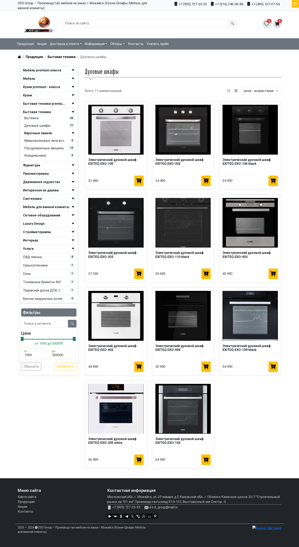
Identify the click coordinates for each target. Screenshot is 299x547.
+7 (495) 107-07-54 (265, 4)
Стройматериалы (37, 232)
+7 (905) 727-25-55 (192, 4)
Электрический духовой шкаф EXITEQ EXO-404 (179, 348)
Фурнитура (31, 165)
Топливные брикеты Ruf (42, 282)
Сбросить (31, 366)
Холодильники (35, 155)
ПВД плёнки (32, 257)
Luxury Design (34, 224)
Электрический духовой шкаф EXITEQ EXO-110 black (179, 255)
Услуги (28, 249)
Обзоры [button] (116, 44)
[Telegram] (126, 516)
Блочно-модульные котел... (43, 299)
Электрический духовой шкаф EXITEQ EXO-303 (112, 255)
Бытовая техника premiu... (44, 104)
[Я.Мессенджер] (109, 516)
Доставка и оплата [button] (64, 44)
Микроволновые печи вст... (45, 141)
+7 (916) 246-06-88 (228, 4)
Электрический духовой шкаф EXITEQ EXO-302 (179, 162)
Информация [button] (95, 44)
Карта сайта (27, 497)
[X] (132, 516)
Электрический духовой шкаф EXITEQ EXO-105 (112, 162)
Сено (27, 274)
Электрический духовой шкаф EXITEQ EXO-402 (112, 348)
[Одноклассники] (121, 516)
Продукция (25, 44)
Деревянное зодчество (41, 182)
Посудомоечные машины (44, 148)
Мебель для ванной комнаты (46, 207)
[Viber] (138, 516)
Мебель (29, 79)
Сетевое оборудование (41, 215)
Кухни (27, 95)
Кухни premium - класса (41, 87)
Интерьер (30, 240)
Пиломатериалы (36, 174)
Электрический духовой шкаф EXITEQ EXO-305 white (112, 441)
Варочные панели (38, 133)
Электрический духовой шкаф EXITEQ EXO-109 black (247, 348)
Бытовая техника (61, 57)
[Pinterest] (155, 516)
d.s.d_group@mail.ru (163, 507)
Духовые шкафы (37, 126)
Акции (42, 44)
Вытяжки (31, 118)
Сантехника (32, 199)
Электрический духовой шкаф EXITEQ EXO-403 (247, 255)
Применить (65, 366)
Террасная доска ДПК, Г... (42, 290)
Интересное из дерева (41, 190)
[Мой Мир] (149, 516)
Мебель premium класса (42, 70)
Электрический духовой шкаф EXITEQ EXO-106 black (247, 162)
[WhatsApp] (143, 516)
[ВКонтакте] (115, 516)
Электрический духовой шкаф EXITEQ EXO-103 (179, 441)
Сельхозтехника (35, 265)
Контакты (136, 44)
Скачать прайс (158, 44)
